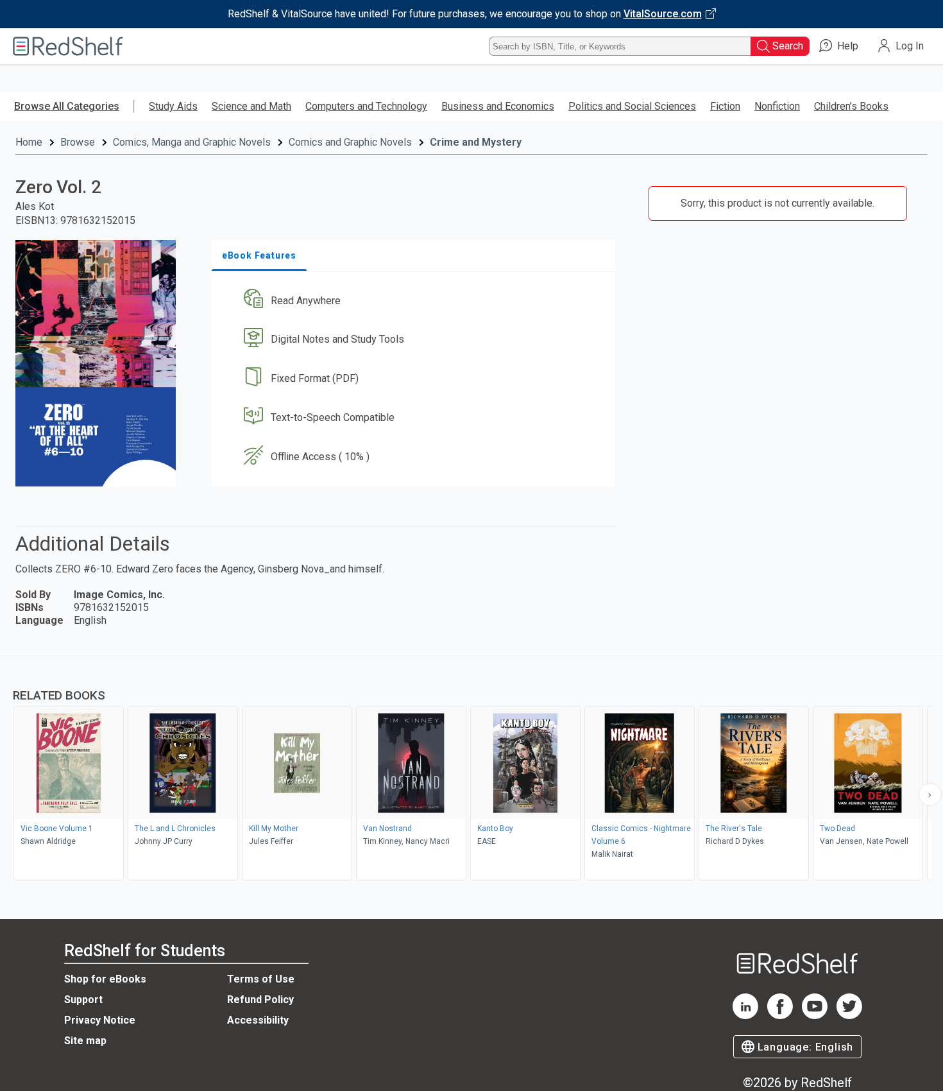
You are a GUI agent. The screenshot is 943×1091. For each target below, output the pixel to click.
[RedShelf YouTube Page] (815, 1015)
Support (83, 999)
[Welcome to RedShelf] (68, 46)
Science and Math (251, 106)
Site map (85, 1041)
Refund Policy (260, 999)
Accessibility (258, 1020)
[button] (416, 300)
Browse (77, 142)
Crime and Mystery (476, 142)
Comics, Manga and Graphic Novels (192, 142)
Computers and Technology (366, 106)
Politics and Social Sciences (632, 106)
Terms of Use (260, 979)
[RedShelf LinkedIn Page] (745, 1015)
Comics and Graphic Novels (350, 142)
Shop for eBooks (105, 979)
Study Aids (173, 106)
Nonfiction (777, 106)
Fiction (725, 106)
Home (28, 142)
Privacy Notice (99, 1020)
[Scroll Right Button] (930, 794)
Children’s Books (851, 106)
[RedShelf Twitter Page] (849, 1015)
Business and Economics (497, 106)
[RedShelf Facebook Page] (780, 1015)
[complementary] (471, 769)
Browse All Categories (66, 106)
